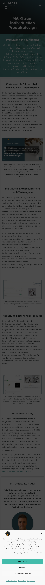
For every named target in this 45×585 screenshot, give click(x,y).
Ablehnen (22, 567)
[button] (42, 533)
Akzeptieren (22, 561)
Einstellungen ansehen (23, 573)
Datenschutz (22, 581)
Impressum (31, 581)
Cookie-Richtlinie (11, 581)
